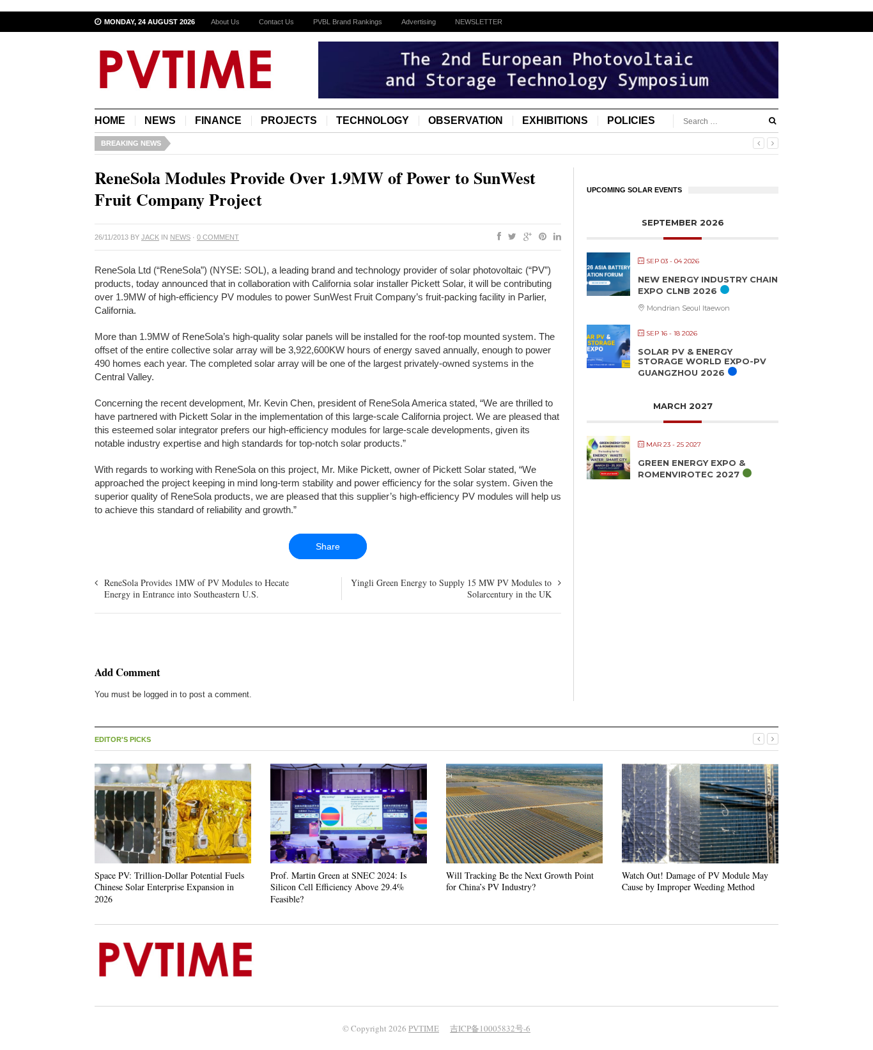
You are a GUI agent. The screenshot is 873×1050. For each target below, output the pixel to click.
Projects (289, 120)
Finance (218, 120)
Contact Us (276, 22)
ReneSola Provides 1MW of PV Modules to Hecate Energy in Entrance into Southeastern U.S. (196, 588)
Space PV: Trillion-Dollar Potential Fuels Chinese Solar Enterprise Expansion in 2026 (169, 886)
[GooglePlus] (525, 237)
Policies (631, 120)
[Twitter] (509, 237)
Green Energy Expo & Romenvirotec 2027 (691, 468)
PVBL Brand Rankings (347, 22)
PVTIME (423, 1028)
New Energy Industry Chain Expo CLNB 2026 (708, 285)
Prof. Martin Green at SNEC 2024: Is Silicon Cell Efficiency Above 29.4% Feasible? (338, 886)
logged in (160, 694)
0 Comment (218, 237)
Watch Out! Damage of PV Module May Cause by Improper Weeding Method (695, 881)
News (160, 120)
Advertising (418, 22)
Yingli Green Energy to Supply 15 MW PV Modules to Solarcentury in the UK (451, 588)
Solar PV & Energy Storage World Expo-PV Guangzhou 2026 (702, 362)
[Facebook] (496, 237)
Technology (372, 120)
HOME (110, 120)
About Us (225, 22)
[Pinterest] (540, 237)
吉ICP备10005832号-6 (490, 1028)
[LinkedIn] (554, 237)
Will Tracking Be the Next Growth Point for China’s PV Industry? (520, 881)
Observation (465, 120)
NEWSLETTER (478, 22)
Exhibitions (555, 120)
